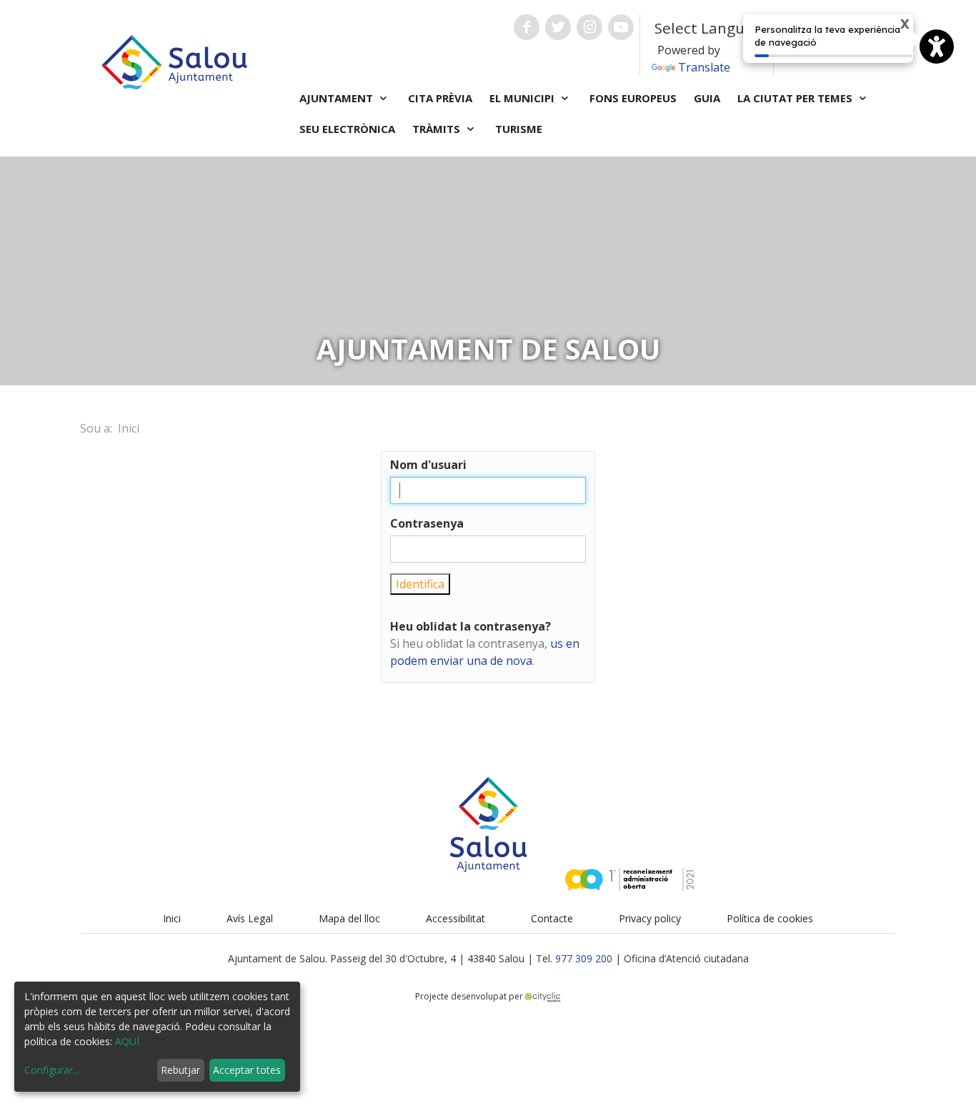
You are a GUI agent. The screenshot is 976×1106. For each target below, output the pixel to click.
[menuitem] (171, 918)
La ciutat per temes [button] (796, 98)
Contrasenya (427, 523)
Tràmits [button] (437, 129)
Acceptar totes (247, 1070)
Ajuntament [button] (337, 98)
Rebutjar (180, 1070)
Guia (707, 98)
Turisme (518, 129)
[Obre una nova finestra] (526, 27)
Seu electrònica (347, 129)
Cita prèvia (440, 98)
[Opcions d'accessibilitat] (937, 46)
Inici (128, 428)
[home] (174, 61)
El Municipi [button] (523, 98)
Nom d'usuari (428, 465)
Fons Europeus (633, 98)
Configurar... (51, 1070)
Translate (704, 67)
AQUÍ (127, 1041)
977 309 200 (583, 958)
